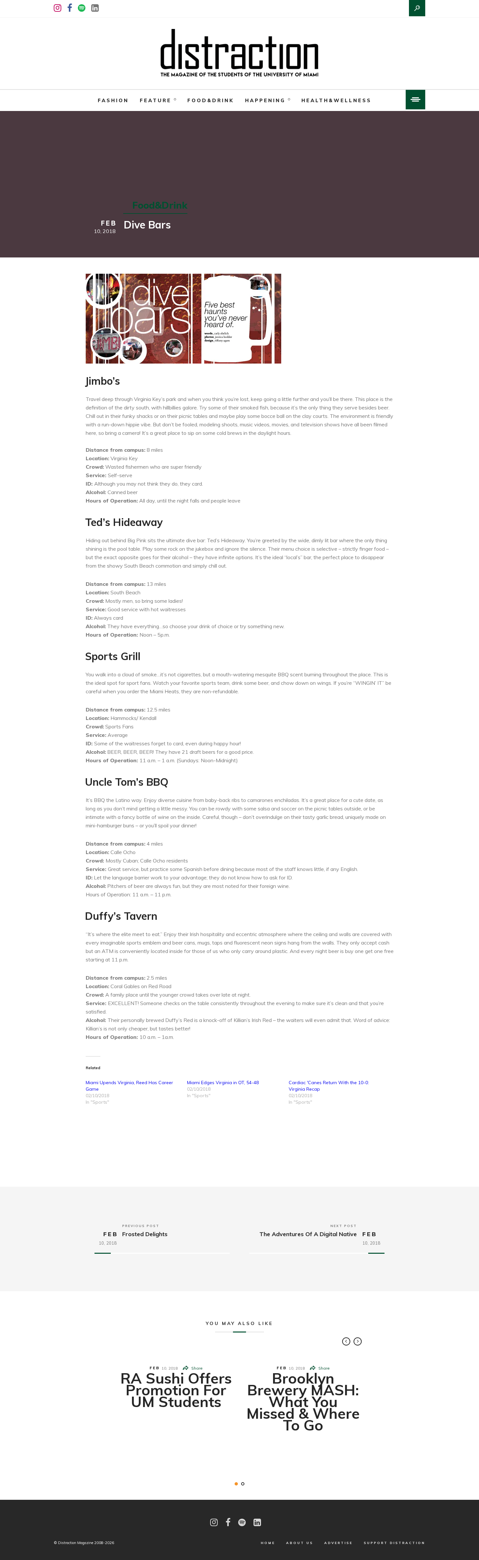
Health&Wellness (336, 100)
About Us (299, 1543)
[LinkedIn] (95, 8)
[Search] (417, 8)
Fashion (113, 100)
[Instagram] (57, 8)
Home (268, 1543)
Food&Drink (210, 100)
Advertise (338, 1543)
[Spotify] (81, 8)
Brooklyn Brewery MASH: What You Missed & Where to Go (303, 1401)
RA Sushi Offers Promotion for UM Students (176, 1390)
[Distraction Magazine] (239, 53)
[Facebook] (69, 8)
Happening (265, 100)
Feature (155, 100)
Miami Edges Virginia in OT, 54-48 (223, 1082)
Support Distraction (394, 1543)
